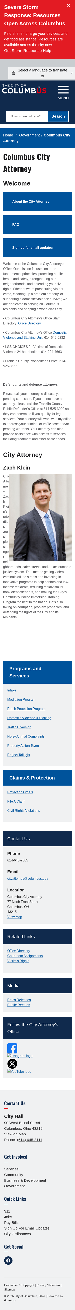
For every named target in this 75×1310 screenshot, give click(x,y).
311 (7, 1211)
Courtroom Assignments (25, 956)
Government (29, 135)
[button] (37, 672)
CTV (39, 1260)
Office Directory (29, 323)
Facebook (8, 1260)
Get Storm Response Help (27, 50)
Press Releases (19, 1000)
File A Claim (16, 801)
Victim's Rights (18, 961)
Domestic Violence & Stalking (29, 718)
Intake (11, 690)
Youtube (29, 1260)
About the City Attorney (30, 201)
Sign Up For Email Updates (27, 1228)
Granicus (10, 1300)
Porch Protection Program (26, 709)
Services (11, 1169)
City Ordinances (17, 1234)
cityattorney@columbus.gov (27, 878)
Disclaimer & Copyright (19, 1285)
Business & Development (25, 1180)
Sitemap (9, 1289)
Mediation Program (21, 699)
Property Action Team (23, 745)
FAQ (15, 224)
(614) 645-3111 (29, 1140)
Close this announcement (70, 4)
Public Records (18, 1005)
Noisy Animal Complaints (26, 736)
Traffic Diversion (19, 727)
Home (8, 135)
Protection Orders (20, 792)
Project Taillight (18, 755)
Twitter (19, 1260)
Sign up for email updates (32, 247)
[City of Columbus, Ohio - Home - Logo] (25, 91)
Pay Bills (11, 1223)
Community (13, 1175)
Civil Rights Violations (23, 810)
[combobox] (41, 73)
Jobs (8, 1217)
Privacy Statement (49, 1285)
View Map (14, 917)
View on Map (15, 1134)
